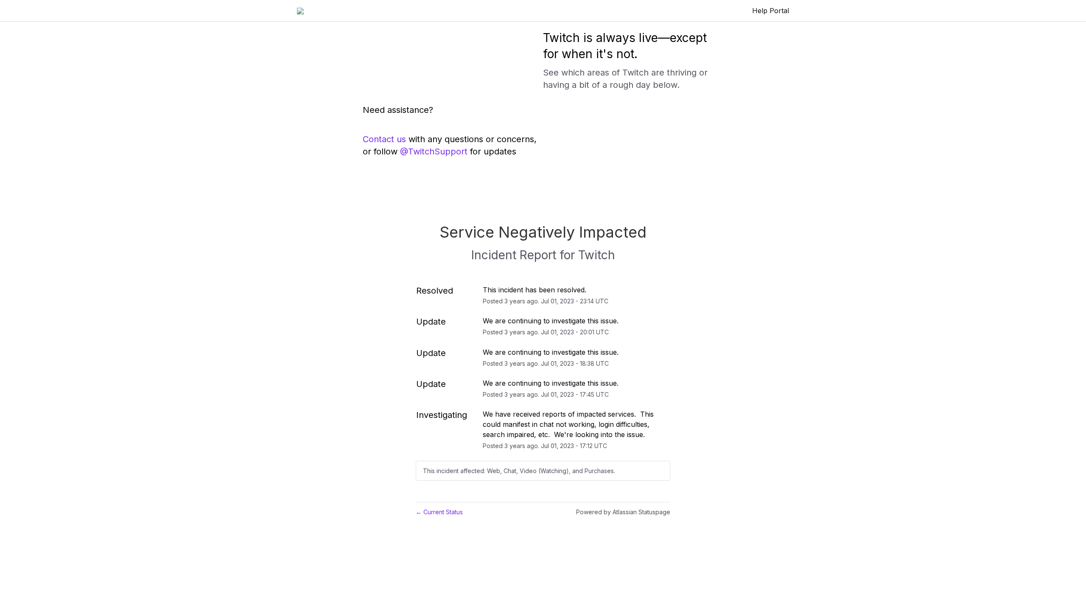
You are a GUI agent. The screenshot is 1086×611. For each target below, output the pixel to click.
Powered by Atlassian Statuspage (623, 512)
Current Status (439, 512)
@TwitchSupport (433, 151)
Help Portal (770, 10)
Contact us (384, 139)
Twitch (596, 255)
